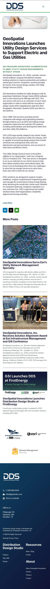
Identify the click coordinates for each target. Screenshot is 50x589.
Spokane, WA (8, 515)
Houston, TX (8, 517)
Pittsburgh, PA (9, 512)
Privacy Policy (14, 538)
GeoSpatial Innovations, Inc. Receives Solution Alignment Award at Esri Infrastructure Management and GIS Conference (25, 337)
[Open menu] (43, 6)
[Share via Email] (16, 210)
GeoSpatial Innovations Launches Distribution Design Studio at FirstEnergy (24, 401)
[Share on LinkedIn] (5, 210)
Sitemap (5, 538)
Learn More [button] (7, 203)
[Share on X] (11, 210)
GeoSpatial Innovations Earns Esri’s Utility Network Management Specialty (25, 265)
